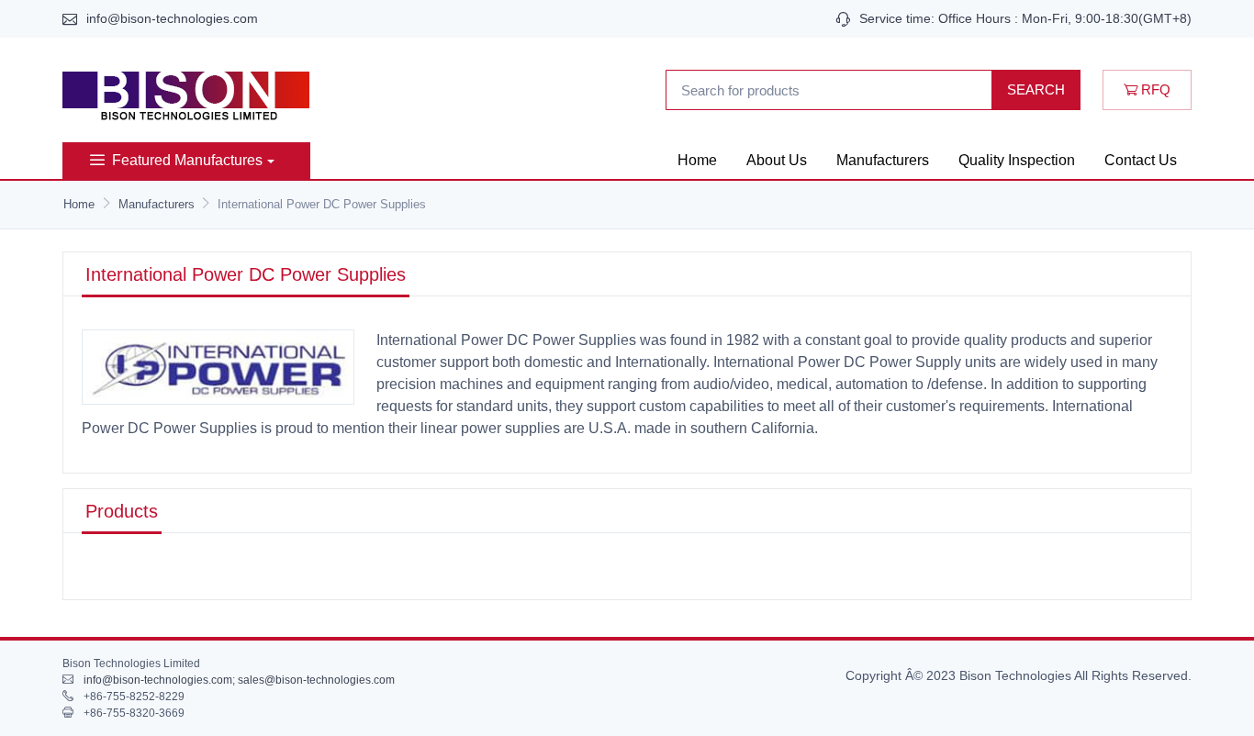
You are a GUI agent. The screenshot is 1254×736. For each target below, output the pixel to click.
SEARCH (1036, 89)
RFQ (1153, 89)
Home (697, 160)
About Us (776, 160)
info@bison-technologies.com (172, 18)
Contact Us (1140, 160)
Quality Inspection (1016, 160)
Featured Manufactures (187, 160)
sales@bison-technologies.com (316, 680)
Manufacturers (882, 160)
